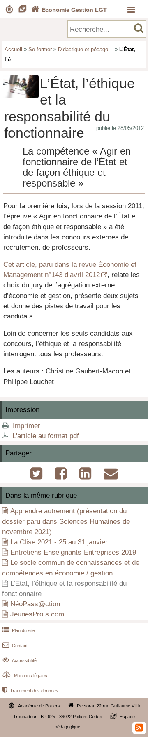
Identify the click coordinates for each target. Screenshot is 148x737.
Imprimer (26, 426)
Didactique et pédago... (85, 49)
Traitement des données (30, 690)
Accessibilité (19, 660)
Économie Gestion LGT (69, 10)
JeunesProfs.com (37, 614)
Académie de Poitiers (39, 705)
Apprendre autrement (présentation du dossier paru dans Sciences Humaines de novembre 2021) (66, 521)
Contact (15, 645)
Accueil (13, 49)
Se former (40, 49)
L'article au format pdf (45, 436)
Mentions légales (24, 675)
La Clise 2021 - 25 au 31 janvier (59, 542)
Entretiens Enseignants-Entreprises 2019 (73, 552)
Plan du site (18, 630)
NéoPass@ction (35, 604)
